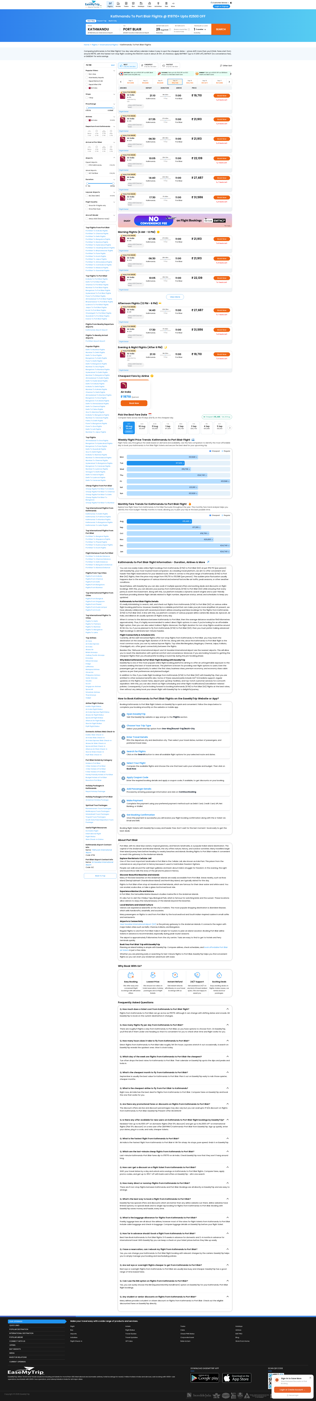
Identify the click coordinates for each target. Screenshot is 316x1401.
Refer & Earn (185, 1341)
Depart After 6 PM (95, 84)
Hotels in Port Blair (93, 763)
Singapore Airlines (93, 686)
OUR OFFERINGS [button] (15, 1321)
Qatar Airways (91, 678)
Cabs (182, 1330)
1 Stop (91, 98)
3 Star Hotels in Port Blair (96, 766)
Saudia (89, 681)
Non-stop (92, 74)
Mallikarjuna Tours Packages (97, 811)
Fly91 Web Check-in (94, 755)
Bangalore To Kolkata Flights (97, 401)
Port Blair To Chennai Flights (97, 233)
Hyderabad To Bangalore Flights (99, 463)
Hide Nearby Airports (96, 78)
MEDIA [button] (11, 1353)
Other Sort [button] (227, 65)
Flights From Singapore (95, 601)
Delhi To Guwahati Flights (96, 449)
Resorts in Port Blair (93, 780)
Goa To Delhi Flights (94, 452)
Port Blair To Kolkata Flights (97, 231)
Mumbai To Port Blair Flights (97, 287)
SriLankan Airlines (93, 692)
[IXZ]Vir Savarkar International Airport (136, 33)
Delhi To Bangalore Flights (96, 364)
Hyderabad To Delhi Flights (97, 372)
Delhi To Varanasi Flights (96, 480)
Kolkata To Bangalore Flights (97, 415)
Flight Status (90, 836)
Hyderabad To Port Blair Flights (98, 293)
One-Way (91, 21)
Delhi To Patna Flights (94, 409)
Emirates (89, 658)
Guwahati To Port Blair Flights (97, 316)
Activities (73, 1337)
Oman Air (89, 672)
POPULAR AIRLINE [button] (16, 1337)
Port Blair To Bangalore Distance (99, 565)
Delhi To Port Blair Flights (96, 282)
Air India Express (92, 644)
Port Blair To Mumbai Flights (97, 242)
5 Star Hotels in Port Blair (96, 772)
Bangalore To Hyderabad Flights (99, 443)
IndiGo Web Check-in (94, 735)
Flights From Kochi (93, 610)
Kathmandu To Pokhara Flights (98, 516)
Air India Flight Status (94, 709)
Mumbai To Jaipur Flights (96, 432)
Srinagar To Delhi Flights (95, 472)
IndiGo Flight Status (93, 706)
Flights (95, 44)
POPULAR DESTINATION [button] (18, 1329)
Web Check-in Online (94, 839)
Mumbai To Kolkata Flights (96, 389)
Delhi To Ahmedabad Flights (97, 403)
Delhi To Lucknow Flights (95, 477)
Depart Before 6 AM (96, 81)
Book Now (221, 95)
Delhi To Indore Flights (95, 474)
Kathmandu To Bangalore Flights (99, 522)
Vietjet (88, 698)
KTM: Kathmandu (95, 165)
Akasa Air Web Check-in (96, 743)
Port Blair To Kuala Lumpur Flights (99, 545)
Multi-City (113, 21)
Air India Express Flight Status (97, 712)
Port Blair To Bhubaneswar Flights (99, 250)
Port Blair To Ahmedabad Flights (99, 262)
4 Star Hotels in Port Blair (96, 769)
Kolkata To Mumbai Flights (96, 455)
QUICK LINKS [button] (14, 1325)
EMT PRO (239, 1334)
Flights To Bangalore (94, 629)
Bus (71, 1330)
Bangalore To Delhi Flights (96, 358)
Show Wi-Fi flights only (97, 205)
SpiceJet (89, 689)
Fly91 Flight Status (92, 726)
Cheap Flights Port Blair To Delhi (99, 494)
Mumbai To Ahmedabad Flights (98, 457)
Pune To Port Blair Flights (96, 296)
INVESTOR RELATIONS (18, 1357)
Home (86, 44)
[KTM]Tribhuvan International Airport (100, 33)
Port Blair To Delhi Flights (96, 236)
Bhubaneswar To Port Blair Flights (99, 302)
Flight (72, 1326)
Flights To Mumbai (93, 627)
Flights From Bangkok (94, 598)
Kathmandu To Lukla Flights (97, 525)
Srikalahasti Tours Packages (97, 814)
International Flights (109, 44)
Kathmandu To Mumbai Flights (98, 519)
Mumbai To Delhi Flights (95, 352)
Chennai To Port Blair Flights (97, 285)
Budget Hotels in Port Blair (96, 777)
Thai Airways (91, 695)
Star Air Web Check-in (95, 752)
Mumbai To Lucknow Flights (97, 469)
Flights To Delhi (92, 621)
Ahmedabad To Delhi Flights (97, 378)
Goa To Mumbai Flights (95, 412)
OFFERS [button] (12, 1345)
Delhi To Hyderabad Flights (97, 381)
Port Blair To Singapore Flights (98, 539)
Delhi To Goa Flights (94, 355)
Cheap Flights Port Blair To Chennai (100, 492)
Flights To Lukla (92, 632)
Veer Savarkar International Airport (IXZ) (138, 924)
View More (175, 297)
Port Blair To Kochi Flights (96, 256)
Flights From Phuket (93, 604)
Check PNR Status (187, 1334)
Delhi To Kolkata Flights (95, 384)
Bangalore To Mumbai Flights (98, 369)
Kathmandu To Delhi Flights (97, 514)
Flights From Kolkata (94, 576)
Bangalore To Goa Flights (96, 398)
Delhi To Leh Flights (93, 429)
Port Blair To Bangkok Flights (97, 536)
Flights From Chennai (94, 579)
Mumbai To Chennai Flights (97, 460)
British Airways (92, 652)
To (124, 26)
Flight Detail (123, 111)
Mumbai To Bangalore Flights (98, 375)
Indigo (88, 664)
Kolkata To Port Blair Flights (97, 279)
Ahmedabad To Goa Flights (97, 440)
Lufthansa (90, 666)
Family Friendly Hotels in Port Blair (99, 774)
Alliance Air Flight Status (95, 720)
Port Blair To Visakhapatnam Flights (100, 248)
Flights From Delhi (93, 582)
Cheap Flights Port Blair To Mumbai (100, 503)
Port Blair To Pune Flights (96, 253)
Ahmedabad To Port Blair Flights (99, 299)
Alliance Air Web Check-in (96, 749)
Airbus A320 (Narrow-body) (99, 219)
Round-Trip (101, 21)
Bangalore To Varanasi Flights (98, 466)
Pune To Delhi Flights (94, 361)
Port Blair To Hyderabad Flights (98, 245)
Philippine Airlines (93, 675)
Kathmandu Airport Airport (97, 330)
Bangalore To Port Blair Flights (98, 290)
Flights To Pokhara (93, 624)
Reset (113, 65)
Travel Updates (131, 1337)
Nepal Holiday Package (95, 791)
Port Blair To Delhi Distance (97, 562)
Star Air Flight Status (94, 723)
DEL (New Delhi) (94, 196)
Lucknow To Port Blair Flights (97, 304)
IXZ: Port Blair (93, 173)
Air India (94, 88)
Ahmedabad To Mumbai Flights (98, 395)
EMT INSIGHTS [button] (15, 1349)
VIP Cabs (129, 1341)
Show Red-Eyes (94, 209)
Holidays (239, 1326)
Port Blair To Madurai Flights (97, 267)
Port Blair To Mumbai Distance (98, 567)
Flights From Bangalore (95, 584)
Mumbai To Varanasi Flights (97, 418)
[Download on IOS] (236, 1382)
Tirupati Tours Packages (96, 817)
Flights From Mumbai (94, 587)
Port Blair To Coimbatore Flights (99, 265)
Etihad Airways (92, 661)
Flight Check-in (76, 1341)
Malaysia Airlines (92, 669)
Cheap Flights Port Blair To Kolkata (100, 489)
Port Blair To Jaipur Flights (96, 259)
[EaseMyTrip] (93, 5)
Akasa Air (89, 649)
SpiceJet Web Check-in (95, 746)
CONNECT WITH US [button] (17, 1341)
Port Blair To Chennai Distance (98, 559)
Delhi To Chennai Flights (95, 406)
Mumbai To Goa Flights (95, 366)
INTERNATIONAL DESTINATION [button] (21, 1333)
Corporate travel (187, 1337)
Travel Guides (130, 1334)
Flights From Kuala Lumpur (96, 607)
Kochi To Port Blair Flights (96, 310)
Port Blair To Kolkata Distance (98, 556)
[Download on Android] (205, 1381)
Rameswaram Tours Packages (98, 808)
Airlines (238, 1330)
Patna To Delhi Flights (94, 420)
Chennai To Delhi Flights (95, 392)
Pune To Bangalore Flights (96, 423)
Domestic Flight (92, 831)
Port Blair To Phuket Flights (96, 542)
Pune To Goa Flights (94, 426)
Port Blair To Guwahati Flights (97, 270)
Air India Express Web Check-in (99, 740)
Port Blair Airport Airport (95, 341)
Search (221, 29)
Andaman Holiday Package (97, 800)
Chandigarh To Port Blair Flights (98, 313)
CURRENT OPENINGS (17, 1361)
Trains (182, 1326)
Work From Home (242, 1341)
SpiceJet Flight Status (94, 718)
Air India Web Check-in (95, 737)
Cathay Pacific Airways (95, 655)
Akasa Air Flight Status (95, 715)
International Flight (93, 833)
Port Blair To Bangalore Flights (98, 239)
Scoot (88, 683)
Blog (237, 1337)
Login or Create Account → (292, 1389)
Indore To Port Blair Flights (96, 319)
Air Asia (89, 641)
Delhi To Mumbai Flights (95, 349)
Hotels (127, 1326)
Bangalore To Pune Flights (96, 446)
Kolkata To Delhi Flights (95, 386)
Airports (73, 1334)
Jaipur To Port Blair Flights (96, 307)
